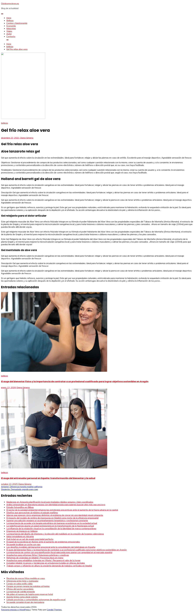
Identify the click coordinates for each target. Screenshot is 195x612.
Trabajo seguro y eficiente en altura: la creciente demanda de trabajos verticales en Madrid (49, 565)
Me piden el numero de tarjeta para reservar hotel (29, 594)
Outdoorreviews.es (10, 3)
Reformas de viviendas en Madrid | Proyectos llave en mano (34, 557)
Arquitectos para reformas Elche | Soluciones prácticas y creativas (37, 555)
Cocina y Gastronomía (16, 23)
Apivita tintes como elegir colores (22, 597)
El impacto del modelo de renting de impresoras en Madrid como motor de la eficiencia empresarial (52, 518)
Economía (11, 25)
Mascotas (11, 28)
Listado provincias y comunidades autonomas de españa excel (35, 599)
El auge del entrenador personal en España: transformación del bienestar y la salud (48, 478)
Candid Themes (54, 609)
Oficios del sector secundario (19, 589)
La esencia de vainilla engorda (20, 591)
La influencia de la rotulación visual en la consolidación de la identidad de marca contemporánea (51, 528)
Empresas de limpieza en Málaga (21, 531)
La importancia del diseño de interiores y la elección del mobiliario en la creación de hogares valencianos (55, 533)
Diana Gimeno (26, 137)
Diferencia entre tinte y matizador (22, 581)
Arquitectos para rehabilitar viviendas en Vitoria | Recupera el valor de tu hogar (43, 560)
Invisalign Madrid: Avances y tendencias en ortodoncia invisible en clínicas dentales (45, 563)
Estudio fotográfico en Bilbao (20, 507)
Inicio (8, 17)
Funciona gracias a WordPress (15, 609)
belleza (4, 123)
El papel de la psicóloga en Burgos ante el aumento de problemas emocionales (43, 541)
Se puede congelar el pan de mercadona (25, 602)
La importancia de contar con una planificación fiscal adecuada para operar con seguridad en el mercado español (59, 552)
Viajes (9, 31)
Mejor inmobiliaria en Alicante (20, 536)
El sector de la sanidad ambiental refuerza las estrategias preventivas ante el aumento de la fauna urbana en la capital (62, 510)
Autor (9, 33)
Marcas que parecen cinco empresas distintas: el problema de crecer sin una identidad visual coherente (54, 515)
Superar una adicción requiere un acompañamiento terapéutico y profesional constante (47, 520)
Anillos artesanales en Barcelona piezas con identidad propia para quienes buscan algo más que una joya (55, 504)
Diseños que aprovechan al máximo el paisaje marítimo (32, 512)
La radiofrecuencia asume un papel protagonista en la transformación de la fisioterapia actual (50, 525)
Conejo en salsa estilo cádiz (19, 583)
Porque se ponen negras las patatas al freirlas (28, 586)
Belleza (9, 20)
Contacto (10, 36)
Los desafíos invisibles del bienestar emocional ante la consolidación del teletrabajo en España (50, 547)
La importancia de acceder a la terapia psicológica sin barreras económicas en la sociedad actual (51, 523)
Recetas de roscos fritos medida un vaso (25, 578)
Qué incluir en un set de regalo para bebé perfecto (29, 539)
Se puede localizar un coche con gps (23, 544)
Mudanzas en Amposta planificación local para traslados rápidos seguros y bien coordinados (49, 502)
